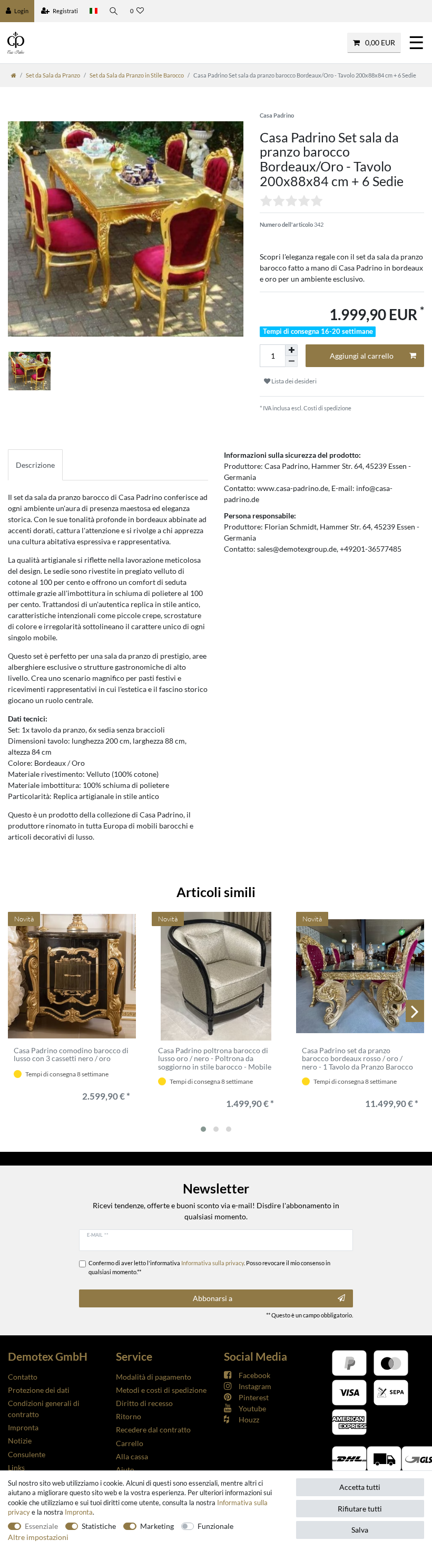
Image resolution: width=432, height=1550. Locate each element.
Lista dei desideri (293, 381)
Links (16, 1467)
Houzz (249, 1419)
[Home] (13, 75)
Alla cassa (132, 1456)
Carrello (129, 1443)
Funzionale (215, 1526)
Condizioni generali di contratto (44, 1409)
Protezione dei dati (39, 1389)
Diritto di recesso (144, 1403)
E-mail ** (98, 1234)
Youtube (252, 1408)
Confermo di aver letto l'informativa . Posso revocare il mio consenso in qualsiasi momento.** (209, 1267)
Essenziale (41, 1526)
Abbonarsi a (212, 1298)
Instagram (255, 1386)
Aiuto (125, 1469)
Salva (359, 1529)
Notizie (20, 1440)
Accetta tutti (359, 1486)
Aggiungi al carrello (362, 355)
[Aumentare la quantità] (291, 350)
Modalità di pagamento (153, 1376)
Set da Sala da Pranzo (53, 75)
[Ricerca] (113, 11)
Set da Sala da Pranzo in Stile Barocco (137, 75)
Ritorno (128, 1416)
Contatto (22, 1376)
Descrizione (35, 464)
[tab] (35, 464)
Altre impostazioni (38, 1537)
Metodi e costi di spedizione (161, 1389)
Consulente (26, 1454)
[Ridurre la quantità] (291, 361)
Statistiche (99, 1526)
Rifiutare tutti (360, 1508)
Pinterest (254, 1397)
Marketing (157, 1526)
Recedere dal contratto (153, 1429)
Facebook (254, 1375)
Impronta (23, 1427)
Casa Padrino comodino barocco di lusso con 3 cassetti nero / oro (71, 1054)
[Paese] (93, 11)
